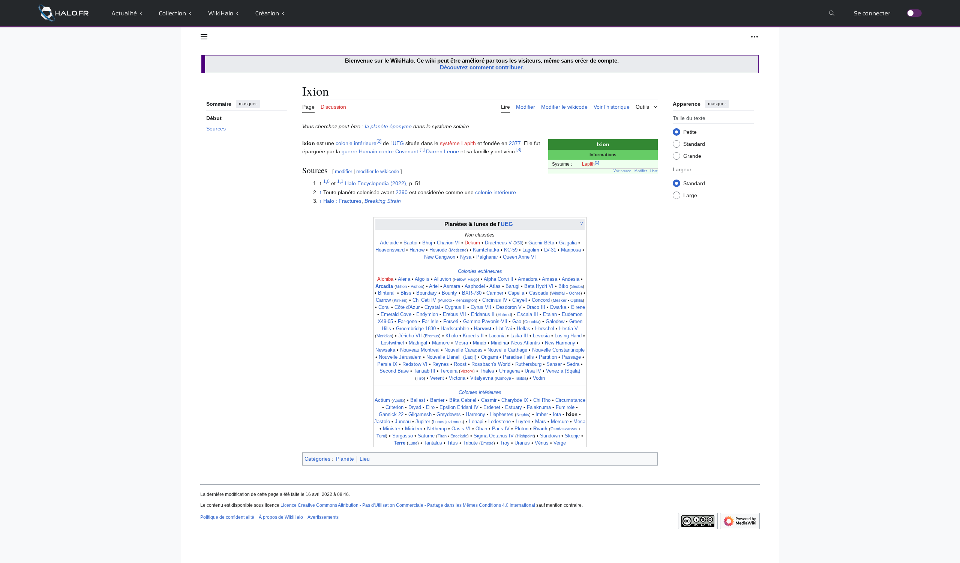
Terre (399, 443)
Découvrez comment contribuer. (482, 67)
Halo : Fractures (342, 201)
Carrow (383, 300)
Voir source (622, 171)
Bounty (449, 293)
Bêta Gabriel (462, 400)
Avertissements (323, 517)
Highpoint (525, 436)
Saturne (426, 436)
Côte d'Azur (407, 307)
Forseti (450, 321)
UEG (398, 143)
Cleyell (519, 300)
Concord (541, 300)
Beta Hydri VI (539, 286)
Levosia (541, 335)
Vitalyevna (481, 378)
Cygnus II (455, 307)
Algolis (422, 279)
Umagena (509, 371)
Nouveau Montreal (420, 350)
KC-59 (511, 250)
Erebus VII (454, 314)
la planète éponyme (388, 126)
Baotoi (410, 243)
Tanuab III (424, 371)
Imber (542, 414)
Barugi (512, 286)
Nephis (522, 414)
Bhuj (427, 243)
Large (690, 195)
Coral (384, 307)
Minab (479, 343)
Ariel (434, 286)
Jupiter (423, 421)
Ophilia (576, 300)
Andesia (570, 279)
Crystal (432, 307)
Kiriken (400, 300)
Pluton (521, 428)
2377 (515, 143)
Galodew (555, 321)
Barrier (437, 400)
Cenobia (531, 321)
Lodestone (499, 421)
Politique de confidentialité (227, 517)
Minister (391, 428)
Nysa (465, 257)
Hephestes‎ (501, 414)
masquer (248, 103)
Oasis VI (461, 428)
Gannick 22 (391, 414)
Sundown (550, 436)
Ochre (574, 293)
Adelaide (389, 243)
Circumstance (570, 400)
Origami (489, 357)
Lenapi (476, 421)
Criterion (395, 407)
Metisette (458, 250)
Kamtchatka (486, 250)
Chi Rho (541, 400)
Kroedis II (473, 335)
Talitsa (520, 378)
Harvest (482, 328)
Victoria (457, 378)
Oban (481, 428)
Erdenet (491, 407)
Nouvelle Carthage (507, 350)
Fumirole (565, 407)
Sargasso (402, 436)
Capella (516, 293)
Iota (557, 414)
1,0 (326, 181)
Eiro (430, 407)
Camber (494, 293)
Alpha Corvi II (498, 279)
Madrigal (418, 343)
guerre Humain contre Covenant (380, 151)
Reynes (440, 364)
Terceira (449, 371)
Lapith (588, 164)
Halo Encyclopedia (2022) (375, 183)
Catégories (317, 459)
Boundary (426, 293)
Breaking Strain (382, 201)
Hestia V (568, 328)
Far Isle (430, 321)
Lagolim (530, 250)
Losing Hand (568, 335)
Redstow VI (415, 364)
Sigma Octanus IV (494, 436)
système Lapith (458, 143)
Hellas (523, 328)
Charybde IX (514, 400)
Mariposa (571, 250)
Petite (690, 132)
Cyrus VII (481, 307)
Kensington (466, 300)
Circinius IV (494, 300)
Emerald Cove (396, 314)
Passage (571, 357)
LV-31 (550, 250)
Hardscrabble (455, 328)
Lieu (365, 459)
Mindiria (499, 343)
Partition (548, 357)
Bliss (405, 293)
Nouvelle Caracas (463, 350)
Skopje (572, 436)
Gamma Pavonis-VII (485, 321)
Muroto (445, 300)
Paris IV (501, 428)
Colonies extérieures (480, 271)
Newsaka (385, 350)
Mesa (579, 421)
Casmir (488, 400)
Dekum (472, 243)
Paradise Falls (518, 357)
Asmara (451, 286)
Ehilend (504, 314)
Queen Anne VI (519, 257)
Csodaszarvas (564, 429)
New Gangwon (439, 257)
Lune (412, 443)
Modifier (640, 171)
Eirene (578, 307)
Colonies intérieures (480, 392)
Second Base (394, 371)
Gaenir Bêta (541, 243)
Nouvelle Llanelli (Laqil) (451, 357)
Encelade (458, 436)
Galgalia (568, 243)
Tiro (420, 378)
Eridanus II (483, 314)
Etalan (550, 314)
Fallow (459, 279)
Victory (466, 371)
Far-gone (407, 321)
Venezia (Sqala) (563, 371)
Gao (516, 321)
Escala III (527, 314)
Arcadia (384, 286)
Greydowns (448, 414)
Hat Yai (504, 328)
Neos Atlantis (525, 343)
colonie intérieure (356, 143)
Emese (487, 443)
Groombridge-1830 (416, 328)
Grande (692, 156)
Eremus (432, 336)
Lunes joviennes (448, 421)
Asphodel (475, 286)
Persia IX (387, 364)
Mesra (461, 343)
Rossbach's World (490, 364)
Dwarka (558, 307)
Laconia (497, 335)
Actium (382, 400)
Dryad (414, 407)
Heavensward (390, 250)
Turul (381, 436)
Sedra (573, 364)
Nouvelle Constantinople (558, 350)
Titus (452, 443)
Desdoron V (509, 307)
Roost (460, 364)
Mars (540, 421)
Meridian (384, 336)
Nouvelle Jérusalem (400, 357)
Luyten (523, 421)
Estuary (513, 407)
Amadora (527, 279)
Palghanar (487, 257)
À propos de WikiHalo (281, 517)
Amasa (549, 279)
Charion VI (448, 243)
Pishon (417, 286)
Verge (560, 443)
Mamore (441, 343)
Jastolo (382, 421)
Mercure (559, 421)
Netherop (437, 428)
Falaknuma (539, 407)
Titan (442, 436)
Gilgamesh (420, 414)
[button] (204, 37)
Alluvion (442, 279)
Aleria (404, 279)
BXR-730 (472, 293)
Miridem (413, 428)
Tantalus (433, 443)
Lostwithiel (392, 343)
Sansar (554, 364)
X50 (518, 243)
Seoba (577, 286)
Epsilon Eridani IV (459, 407)
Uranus (522, 443)
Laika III (519, 335)
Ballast (417, 400)
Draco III (535, 307)
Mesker (560, 300)
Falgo (473, 279)
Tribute (470, 443)
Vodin (539, 378)
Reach (540, 428)
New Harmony (560, 343)
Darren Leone (442, 151)
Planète (345, 459)
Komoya (503, 378)
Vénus (542, 443)
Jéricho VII (410, 335)
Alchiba (385, 279)
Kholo (452, 335)
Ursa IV (533, 371)
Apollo (398, 400)
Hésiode (438, 250)
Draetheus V (498, 243)
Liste (654, 171)
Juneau (403, 421)
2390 (402, 192)
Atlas (495, 286)
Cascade (538, 293)
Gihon (401, 286)
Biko (563, 286)
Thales (487, 371)
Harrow (417, 250)
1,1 (340, 181)
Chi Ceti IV (424, 300)
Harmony (475, 414)
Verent (437, 378)
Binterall (387, 293)
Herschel (544, 328)
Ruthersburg (528, 364)
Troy (505, 443)
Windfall (558, 293)
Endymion (427, 314)
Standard (694, 144)
